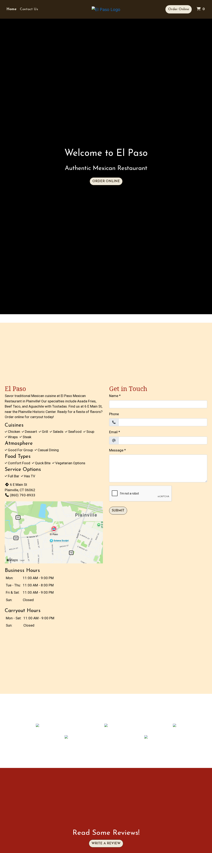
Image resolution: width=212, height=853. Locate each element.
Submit (118, 510)
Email (113, 432)
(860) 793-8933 (22, 495)
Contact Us (29, 9)
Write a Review (106, 843)
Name (113, 396)
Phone (114, 414)
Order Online (178, 9)
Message (116, 450)
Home (11, 9)
